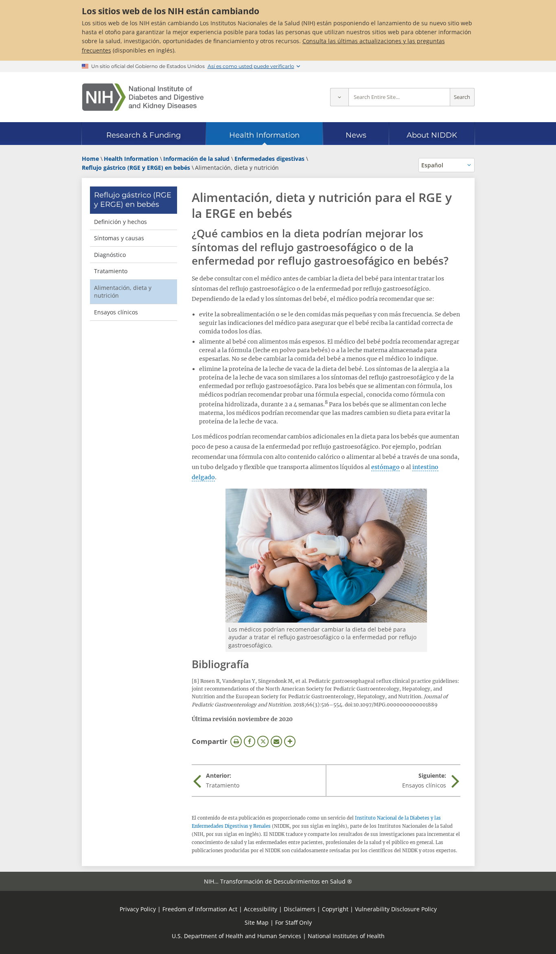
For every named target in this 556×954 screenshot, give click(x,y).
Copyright (335, 909)
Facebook (249, 741)
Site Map (257, 922)
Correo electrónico (276, 741)
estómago (385, 467)
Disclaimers (299, 909)
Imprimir (236, 741)
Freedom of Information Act (199, 909)
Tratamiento (110, 271)
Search (462, 97)
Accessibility (260, 909)
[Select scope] (339, 97)
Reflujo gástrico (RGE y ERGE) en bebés (132, 200)
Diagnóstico (110, 255)
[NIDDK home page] (143, 97)
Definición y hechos (120, 222)
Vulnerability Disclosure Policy (396, 909)
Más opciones (290, 741)
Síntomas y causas (119, 238)
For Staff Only (293, 922)
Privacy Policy (138, 909)
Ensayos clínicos (116, 312)
